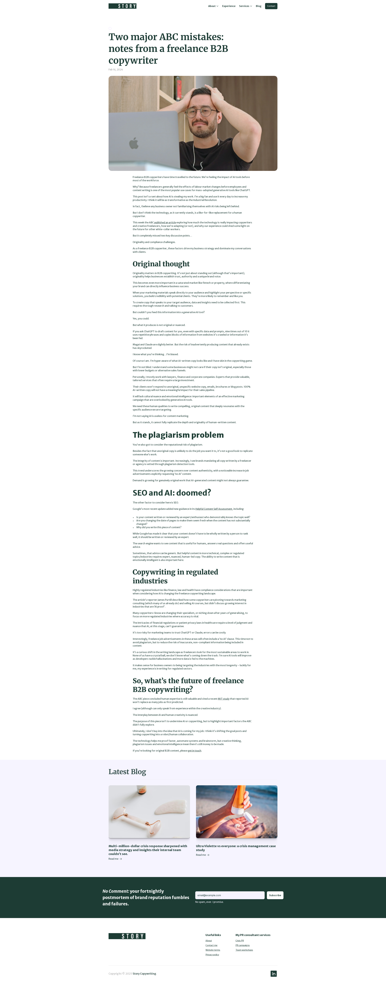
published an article (165, 222)
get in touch (194, 750)
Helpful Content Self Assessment (213, 508)
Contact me (211, 945)
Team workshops (244, 950)
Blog (258, 6)
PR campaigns (243, 945)
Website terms (213, 950)
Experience (229, 6)
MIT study (223, 698)
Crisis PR (240, 940)
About (209, 940)
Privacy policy (212, 954)
